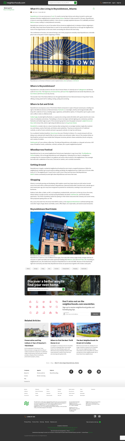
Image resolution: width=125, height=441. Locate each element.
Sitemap (42, 422)
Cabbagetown (82, 89)
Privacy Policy (27, 422)
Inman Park (38, 91)
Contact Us (27, 381)
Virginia (81, 391)
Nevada (59, 391)
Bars (49, 268)
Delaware (37, 389)
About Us (26, 373)
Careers (26, 375)
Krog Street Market (71, 123)
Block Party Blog (54, 373)
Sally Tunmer (35, 12)
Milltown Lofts (71, 259)
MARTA (32, 174)
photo (65, 80)
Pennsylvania (71, 391)
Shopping (75, 268)
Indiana (48, 391)
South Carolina (71, 393)
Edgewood (47, 91)
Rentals (47, 422)
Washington (82, 393)
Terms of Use (35, 422)
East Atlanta (33, 93)
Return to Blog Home (8, 9)
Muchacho (61, 110)
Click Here (72, 430)
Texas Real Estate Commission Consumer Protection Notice (62, 429)
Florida (36, 393)
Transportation (66, 268)
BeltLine (32, 22)
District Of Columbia (39, 391)
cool (53, 16)
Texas (81, 389)
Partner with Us (41, 373)
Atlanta (62, 18)
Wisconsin (93, 389)
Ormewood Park (55, 91)
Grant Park (66, 91)
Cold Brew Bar (74, 194)
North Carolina (71, 389)
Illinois (48, 389)
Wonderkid (33, 126)
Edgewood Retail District (73, 201)
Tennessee (71, 395)
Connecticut (26, 395)
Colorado (25, 393)
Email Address (66, 312)
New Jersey (60, 393)
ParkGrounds (33, 142)
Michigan (59, 389)
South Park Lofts (82, 259)
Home (47, 363)
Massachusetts (49, 395)
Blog (52, 363)
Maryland (48, 393)
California (26, 391)
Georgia (35, 268)
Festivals (56, 268)
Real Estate (84, 268)
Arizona (25, 389)
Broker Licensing (41, 375)
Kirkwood (42, 93)
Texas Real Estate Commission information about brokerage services (62, 427)
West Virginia (82, 395)
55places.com (53, 422)
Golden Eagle (34, 117)
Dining (43, 268)
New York (59, 395)
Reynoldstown (34, 16)
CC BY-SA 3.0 (76, 80)
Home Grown (54, 133)
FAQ (25, 378)
